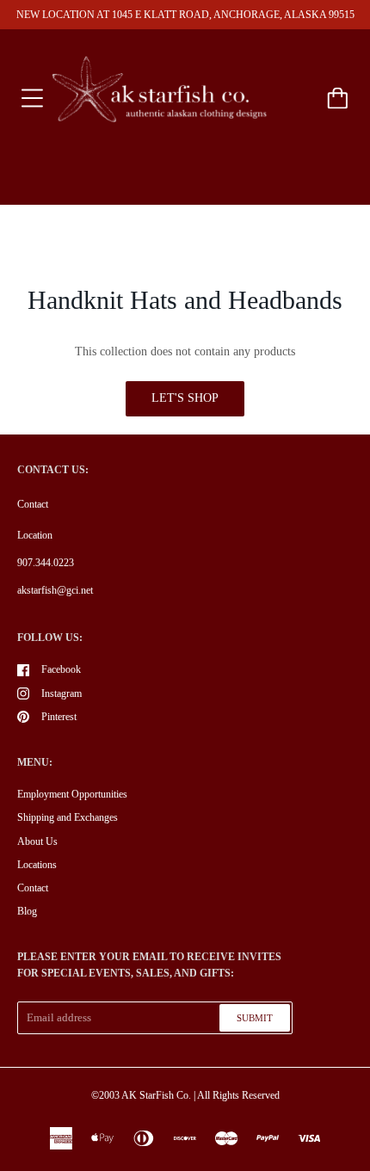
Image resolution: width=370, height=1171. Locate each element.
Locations (37, 865)
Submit (255, 1018)
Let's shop (185, 397)
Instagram (61, 693)
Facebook (61, 669)
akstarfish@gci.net (55, 590)
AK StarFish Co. (156, 1095)
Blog (27, 911)
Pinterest (59, 717)
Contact (32, 504)
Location (34, 535)
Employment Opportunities (72, 794)
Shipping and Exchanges (67, 817)
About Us (37, 841)
